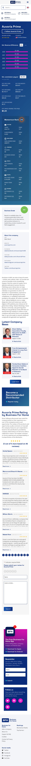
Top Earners (20, 730)
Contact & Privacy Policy (7, 740)
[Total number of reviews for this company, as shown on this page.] (11, 151)
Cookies (4, 737)
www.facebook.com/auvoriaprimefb (15, 251)
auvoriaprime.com (9, 245)
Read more (6, 466)
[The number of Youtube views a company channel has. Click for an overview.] (11, 128)
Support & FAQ (6, 734)
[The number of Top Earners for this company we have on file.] (11, 165)
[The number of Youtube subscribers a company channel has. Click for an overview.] (11, 133)
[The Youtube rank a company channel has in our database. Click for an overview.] (22, 128)
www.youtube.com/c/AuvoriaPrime (14, 256)
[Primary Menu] (27, 2)
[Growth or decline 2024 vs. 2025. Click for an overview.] (11, 192)
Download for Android (15, 651)
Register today (13, 401)
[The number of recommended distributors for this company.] (11, 170)
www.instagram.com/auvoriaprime (14, 262)
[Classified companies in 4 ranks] (11, 156)
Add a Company (6, 729)
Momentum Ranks (22, 728)
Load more (15, 382)
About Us (4, 732)
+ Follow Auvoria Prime (12, 31)
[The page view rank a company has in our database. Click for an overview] (22, 178)
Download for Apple (14, 649)
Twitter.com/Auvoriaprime (12, 268)
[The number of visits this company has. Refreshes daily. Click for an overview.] (11, 178)
